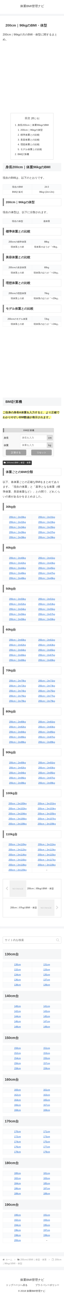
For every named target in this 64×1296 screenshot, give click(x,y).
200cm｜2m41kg (46, 558)
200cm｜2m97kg (46, 778)
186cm (17, 1188)
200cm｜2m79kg (46, 701)
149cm (46, 1026)
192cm (17, 1220)
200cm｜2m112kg (17, 849)
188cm (17, 1193)
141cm (46, 1006)
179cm (46, 1152)
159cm (46, 1068)
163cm (46, 1095)
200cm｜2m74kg (17, 691)
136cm (17, 979)
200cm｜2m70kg (17, 681)
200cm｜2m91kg (46, 762)
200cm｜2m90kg (17, 762)
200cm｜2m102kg (17, 808)
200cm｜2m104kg (17, 813)
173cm (46, 1136)
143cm (46, 1011)
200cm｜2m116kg (17, 860)
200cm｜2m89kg (46, 742)
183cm (46, 1178)
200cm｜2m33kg (46, 522)
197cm (46, 1230)
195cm (46, 1225)
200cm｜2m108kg (17, 824)
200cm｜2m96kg (17, 778)
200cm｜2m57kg (46, 614)
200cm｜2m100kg (17, 803)
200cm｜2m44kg (17, 568)
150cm (17, 1048)
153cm (46, 1053)
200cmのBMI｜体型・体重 (18, 462)
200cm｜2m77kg (46, 696)
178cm (17, 1152)
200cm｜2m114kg (17, 854)
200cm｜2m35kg (46, 527)
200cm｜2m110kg (17, 844)
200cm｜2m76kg (17, 696)
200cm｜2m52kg (17, 604)
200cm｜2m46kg (17, 573)
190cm (17, 1215)
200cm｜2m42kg (17, 563)
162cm (17, 1095)
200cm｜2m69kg (46, 660)
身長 (6, 437)
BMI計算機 (23, 154)
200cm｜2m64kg (17, 650)
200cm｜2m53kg (46, 604)
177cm (46, 1147)
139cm (46, 985)
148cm (17, 1026)
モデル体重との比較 (31, 149)
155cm (46, 1058)
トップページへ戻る (16, 1285)
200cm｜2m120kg (17, 870)
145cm (46, 1016)
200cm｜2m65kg (46, 650)
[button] (58, 940)
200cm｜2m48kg (17, 578)
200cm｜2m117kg (46, 860)
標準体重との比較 (30, 134)
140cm (17, 1006)
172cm (17, 1136)
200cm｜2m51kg (46, 599)
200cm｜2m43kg (46, 563)
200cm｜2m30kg (17, 517)
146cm (17, 1021)
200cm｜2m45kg (46, 568)
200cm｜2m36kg (17, 532)
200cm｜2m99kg (46, 783)
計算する (16, 452)
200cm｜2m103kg (47, 808)
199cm (46, 1235)
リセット (41, 452)
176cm (17, 1147)
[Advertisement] (32, 77)
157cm (46, 1063)
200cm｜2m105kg (47, 813)
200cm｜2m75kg (46, 691)
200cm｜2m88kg (17, 742)
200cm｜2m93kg (46, 767)
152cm (17, 1053)
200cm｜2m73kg (46, 686)
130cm (17, 964)
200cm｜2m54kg (17, 609)
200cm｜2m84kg (17, 732)
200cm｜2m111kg (46, 844)
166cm (17, 1105)
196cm (17, 1230)
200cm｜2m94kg (17, 773)
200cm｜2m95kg (46, 773)
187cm (46, 1188)
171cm (46, 1131)
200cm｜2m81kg (46, 722)
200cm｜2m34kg (17, 527)
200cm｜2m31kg (46, 517)
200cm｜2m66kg (17, 655)
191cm (46, 1215)
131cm (46, 964)
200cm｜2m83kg (46, 727)
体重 (6, 445)
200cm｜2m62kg (17, 645)
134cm (17, 974)
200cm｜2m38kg (17, 537)
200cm (17, 1240)
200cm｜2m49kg (46, 578)
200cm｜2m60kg (17, 640)
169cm (46, 1110)
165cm (46, 1100)
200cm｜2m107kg (47, 818)
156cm (17, 1063)
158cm (17, 1068)
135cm (46, 974)
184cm (17, 1183)
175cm (46, 1141)
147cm (46, 1021)
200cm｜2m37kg (46, 532)
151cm (46, 1048)
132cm (17, 969)
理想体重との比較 (30, 144)
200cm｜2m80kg (17, 722)
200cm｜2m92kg (17, 767)
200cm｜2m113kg (46, 849)
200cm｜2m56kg (17, 614)
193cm (46, 1220)
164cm (17, 1100)
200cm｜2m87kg (46, 737)
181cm (46, 1173)
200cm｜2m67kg (46, 655)
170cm (17, 1131)
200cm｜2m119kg (46, 865)
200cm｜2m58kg (17, 619)
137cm (46, 979)
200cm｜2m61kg (46, 640)
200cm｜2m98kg (17, 783)
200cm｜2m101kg (47, 803)
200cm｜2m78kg (17, 701)
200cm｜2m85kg (46, 732)
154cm (17, 1058)
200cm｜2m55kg (46, 609)
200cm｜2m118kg (17, 865)
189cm (46, 1193)
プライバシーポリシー (47, 1285)
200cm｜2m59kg (46, 619)
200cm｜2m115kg (46, 854)
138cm (17, 985)
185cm (46, 1183)
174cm (17, 1141)
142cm (17, 1011)
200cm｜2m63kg (46, 645)
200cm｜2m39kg (46, 537)
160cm (17, 1090)
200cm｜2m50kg (17, 599)
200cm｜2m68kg (17, 660)
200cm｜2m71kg (46, 681)
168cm (17, 1110)
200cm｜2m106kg (17, 818)
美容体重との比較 (30, 139)
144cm (17, 1016)
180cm (17, 1173)
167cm (46, 1105)
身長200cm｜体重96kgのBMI (33, 125)
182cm (17, 1178)
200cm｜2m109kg (47, 824)
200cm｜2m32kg (17, 522)
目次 (27, 118)
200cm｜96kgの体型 (31, 130)
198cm (17, 1235)
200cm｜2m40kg (17, 558)
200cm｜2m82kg (17, 727)
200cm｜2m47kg (46, 573)
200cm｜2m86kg (17, 737)
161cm (46, 1090)
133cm (46, 969)
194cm (17, 1225)
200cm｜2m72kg (17, 686)
